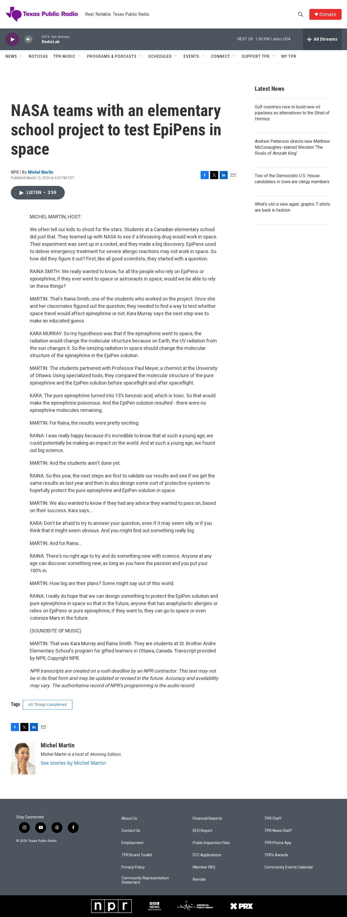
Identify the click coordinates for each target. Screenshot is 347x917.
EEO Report (202, 831)
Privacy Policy (133, 867)
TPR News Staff (278, 831)
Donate (327, 14)
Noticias (38, 56)
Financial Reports (207, 818)
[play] (12, 39)
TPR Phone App (277, 843)
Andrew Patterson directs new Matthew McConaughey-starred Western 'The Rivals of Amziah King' (292, 147)
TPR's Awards (276, 855)
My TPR (288, 56)
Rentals (199, 879)
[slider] (37, 39)
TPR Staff (273, 818)
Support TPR (256, 56)
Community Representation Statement (145, 880)
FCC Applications (207, 855)
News (11, 56)
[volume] (28, 39)
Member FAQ (204, 867)
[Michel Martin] (23, 758)
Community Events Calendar (288, 867)
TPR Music (64, 56)
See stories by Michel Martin (73, 763)
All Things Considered (47, 704)
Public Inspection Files (211, 843)
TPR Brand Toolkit (136, 855)
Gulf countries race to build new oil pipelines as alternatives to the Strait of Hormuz (292, 112)
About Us (129, 818)
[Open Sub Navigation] (21, 56)
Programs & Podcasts (112, 56)
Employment (132, 843)
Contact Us (130, 831)
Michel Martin (40, 172)
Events (191, 56)
